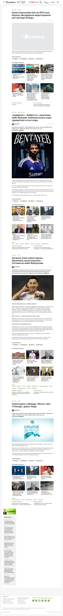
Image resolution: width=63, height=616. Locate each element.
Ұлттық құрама (23, 2)
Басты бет (14, 9)
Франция (28, 386)
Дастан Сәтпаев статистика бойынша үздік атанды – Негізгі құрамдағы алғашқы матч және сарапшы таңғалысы (8, 554)
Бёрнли (28, 388)
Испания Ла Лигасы (7, 600)
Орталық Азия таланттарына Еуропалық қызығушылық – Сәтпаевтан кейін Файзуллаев (43, 248)
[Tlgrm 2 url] (48, 600)
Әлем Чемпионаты (22, 602)
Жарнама (58, 612)
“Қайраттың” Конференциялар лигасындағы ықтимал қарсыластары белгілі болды (21, 248)
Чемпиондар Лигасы (22, 599)
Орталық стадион (45, 243)
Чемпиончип (34, 388)
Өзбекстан (19, 386)
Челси (50, 386)
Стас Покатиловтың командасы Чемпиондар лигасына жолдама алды (9, 522)
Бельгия (21, 243)
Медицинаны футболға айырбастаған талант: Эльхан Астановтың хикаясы (9, 545)
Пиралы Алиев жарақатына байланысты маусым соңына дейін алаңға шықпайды (42, 105)
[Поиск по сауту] (58, 2)
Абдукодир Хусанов (22, 388)
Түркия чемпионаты (44, 386)
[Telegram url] (42, 600)
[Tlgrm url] (45, 600)
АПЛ (31, 2)
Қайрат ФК (27, 243)
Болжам (53, 2)
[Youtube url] (39, 600)
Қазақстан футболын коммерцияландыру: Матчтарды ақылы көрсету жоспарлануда (9, 570)
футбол (17, 243)
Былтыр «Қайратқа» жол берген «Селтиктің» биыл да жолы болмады (9, 538)
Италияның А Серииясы (8, 603)
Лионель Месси (29, 499)
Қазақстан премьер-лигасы (9, 598)
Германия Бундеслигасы (8, 602)
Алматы (32, 243)
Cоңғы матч (14, 104)
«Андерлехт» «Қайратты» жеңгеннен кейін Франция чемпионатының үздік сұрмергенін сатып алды (21, 393)
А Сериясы (47, 2)
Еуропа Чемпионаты (22, 603)
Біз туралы (49, 612)
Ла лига (41, 2)
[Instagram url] (36, 600)
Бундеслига (36, 2)
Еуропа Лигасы (21, 600)
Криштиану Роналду (16, 499)
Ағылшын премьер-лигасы (8, 599)
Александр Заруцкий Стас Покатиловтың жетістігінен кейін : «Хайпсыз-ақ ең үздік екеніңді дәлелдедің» (8, 530)
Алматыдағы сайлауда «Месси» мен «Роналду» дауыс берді (43, 393)
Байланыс (54, 612)
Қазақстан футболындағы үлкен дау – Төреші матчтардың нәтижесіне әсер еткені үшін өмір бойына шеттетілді (9, 579)
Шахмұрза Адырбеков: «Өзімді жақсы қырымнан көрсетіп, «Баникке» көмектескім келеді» (9, 563)
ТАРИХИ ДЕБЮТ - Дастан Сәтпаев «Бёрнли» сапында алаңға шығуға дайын (43, 504)
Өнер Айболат (17, 123)
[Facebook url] (33, 600)
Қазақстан (38, 243)
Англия (24, 386)
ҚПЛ (19, 2)
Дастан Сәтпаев (35, 386)
